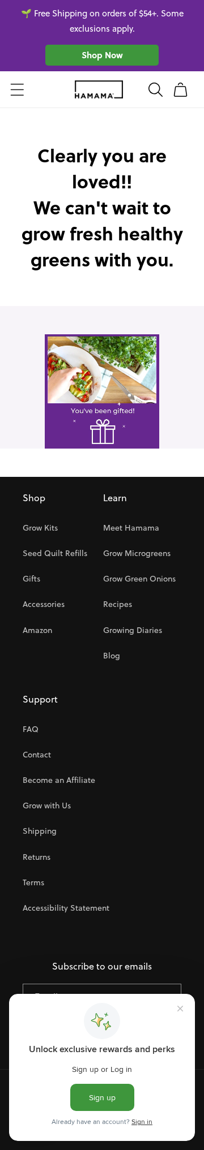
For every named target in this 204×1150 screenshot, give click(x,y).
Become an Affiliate (59, 780)
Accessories (44, 604)
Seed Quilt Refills (55, 553)
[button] (17, 89)
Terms (33, 882)
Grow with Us (47, 805)
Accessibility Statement (66, 908)
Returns (36, 857)
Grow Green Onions (139, 578)
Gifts (31, 578)
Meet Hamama (131, 527)
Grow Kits (40, 527)
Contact (37, 754)
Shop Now (102, 55)
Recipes (117, 604)
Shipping (40, 831)
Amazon (37, 630)
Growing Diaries (132, 630)
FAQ (31, 729)
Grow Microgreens (137, 553)
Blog (111, 655)
